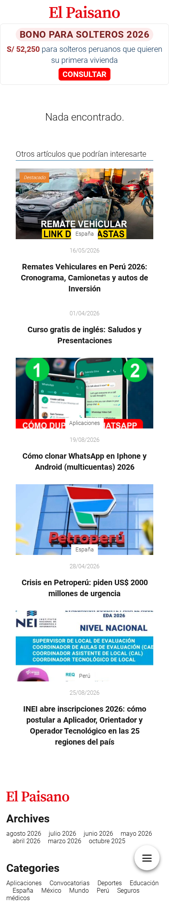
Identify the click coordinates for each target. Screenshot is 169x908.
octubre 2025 (107, 841)
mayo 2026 (136, 833)
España (23, 890)
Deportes (109, 883)
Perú (103, 890)
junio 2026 (98, 833)
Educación (144, 883)
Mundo (79, 890)
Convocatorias (70, 883)
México (51, 890)
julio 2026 (62, 833)
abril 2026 (26, 841)
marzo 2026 (64, 841)
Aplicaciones (24, 883)
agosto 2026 (23, 833)
